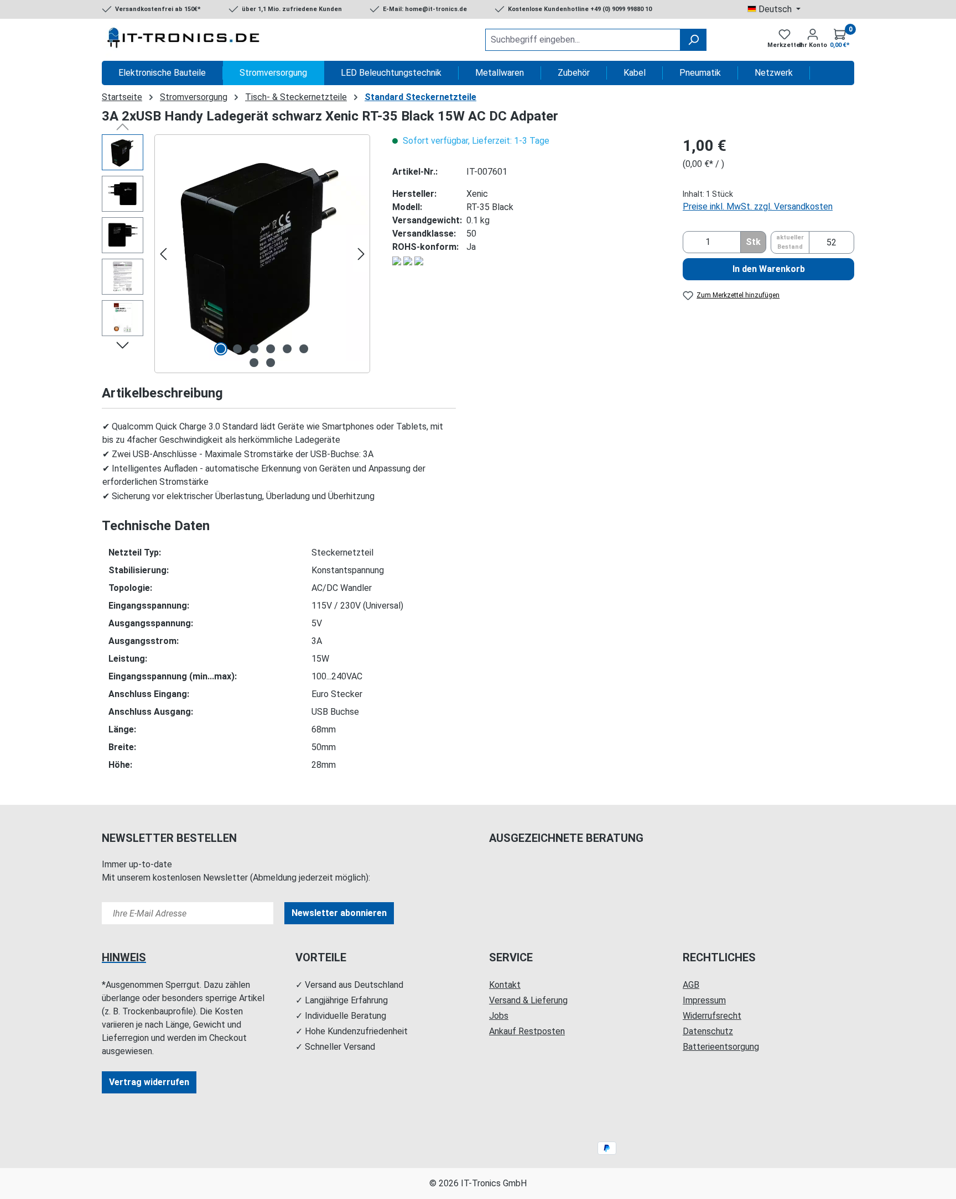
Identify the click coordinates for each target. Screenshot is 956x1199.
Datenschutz (708, 1031)
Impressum (704, 1000)
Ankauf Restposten (527, 1031)
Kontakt (505, 985)
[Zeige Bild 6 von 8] (303, 348)
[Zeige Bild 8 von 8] (270, 362)
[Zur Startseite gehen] (185, 40)
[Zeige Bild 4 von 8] (270, 348)
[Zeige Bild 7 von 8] (254, 362)
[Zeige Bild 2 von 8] (237, 348)
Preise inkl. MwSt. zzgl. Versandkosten (758, 206)
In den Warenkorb (768, 269)
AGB (691, 985)
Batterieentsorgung (721, 1046)
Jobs (498, 1015)
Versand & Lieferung (528, 1000)
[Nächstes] (361, 254)
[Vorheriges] (163, 254)
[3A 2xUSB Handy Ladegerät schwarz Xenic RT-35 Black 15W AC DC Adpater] (262, 253)
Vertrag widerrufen (149, 1082)
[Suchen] (693, 40)
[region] (236, 253)
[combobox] (582, 40)
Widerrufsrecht (712, 1015)
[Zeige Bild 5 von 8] (287, 348)
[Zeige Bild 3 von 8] (254, 348)
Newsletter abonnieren (339, 913)
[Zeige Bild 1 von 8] (220, 348)
